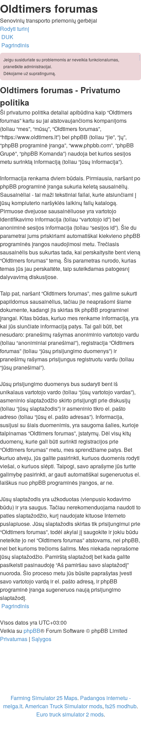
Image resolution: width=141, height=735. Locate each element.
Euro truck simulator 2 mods (70, 714)
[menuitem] (6, 37)
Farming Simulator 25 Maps (44, 698)
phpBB (32, 631)
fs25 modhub (121, 706)
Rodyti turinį (14, 29)
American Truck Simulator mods (63, 706)
